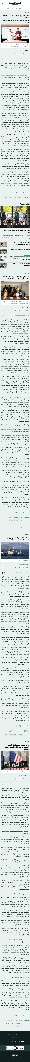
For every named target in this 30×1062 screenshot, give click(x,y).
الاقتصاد (8, 7)
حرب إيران (20, 733)
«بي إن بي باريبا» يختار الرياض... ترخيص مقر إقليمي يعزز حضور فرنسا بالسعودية (16, 276)
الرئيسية (27, 7)
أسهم (12, 1022)
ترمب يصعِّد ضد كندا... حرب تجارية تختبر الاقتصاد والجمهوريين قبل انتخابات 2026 (20, 256)
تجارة (16, 196)
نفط (22, 730)
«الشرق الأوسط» (22, 49)
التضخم (7, 1022)
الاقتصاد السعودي (18, 516)
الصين (4, 196)
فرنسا (21, 525)
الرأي (13, 7)
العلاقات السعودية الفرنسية (16, 519)
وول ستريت (9, 1019)
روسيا (6, 733)
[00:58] (3, 257)
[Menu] (28, 2)
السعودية (10, 196)
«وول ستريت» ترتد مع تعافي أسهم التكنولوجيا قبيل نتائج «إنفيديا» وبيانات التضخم (17, 746)
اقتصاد (21, 196)
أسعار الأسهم (19, 1022)
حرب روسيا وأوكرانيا (13, 730)
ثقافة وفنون (3, 7)
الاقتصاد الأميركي (18, 1019)
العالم (16, 7)
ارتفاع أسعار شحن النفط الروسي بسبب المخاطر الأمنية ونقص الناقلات (17, 538)
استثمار (5, 516)
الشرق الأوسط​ (21, 7)
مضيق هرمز (13, 733)
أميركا (21, 1025)
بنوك (10, 516)
